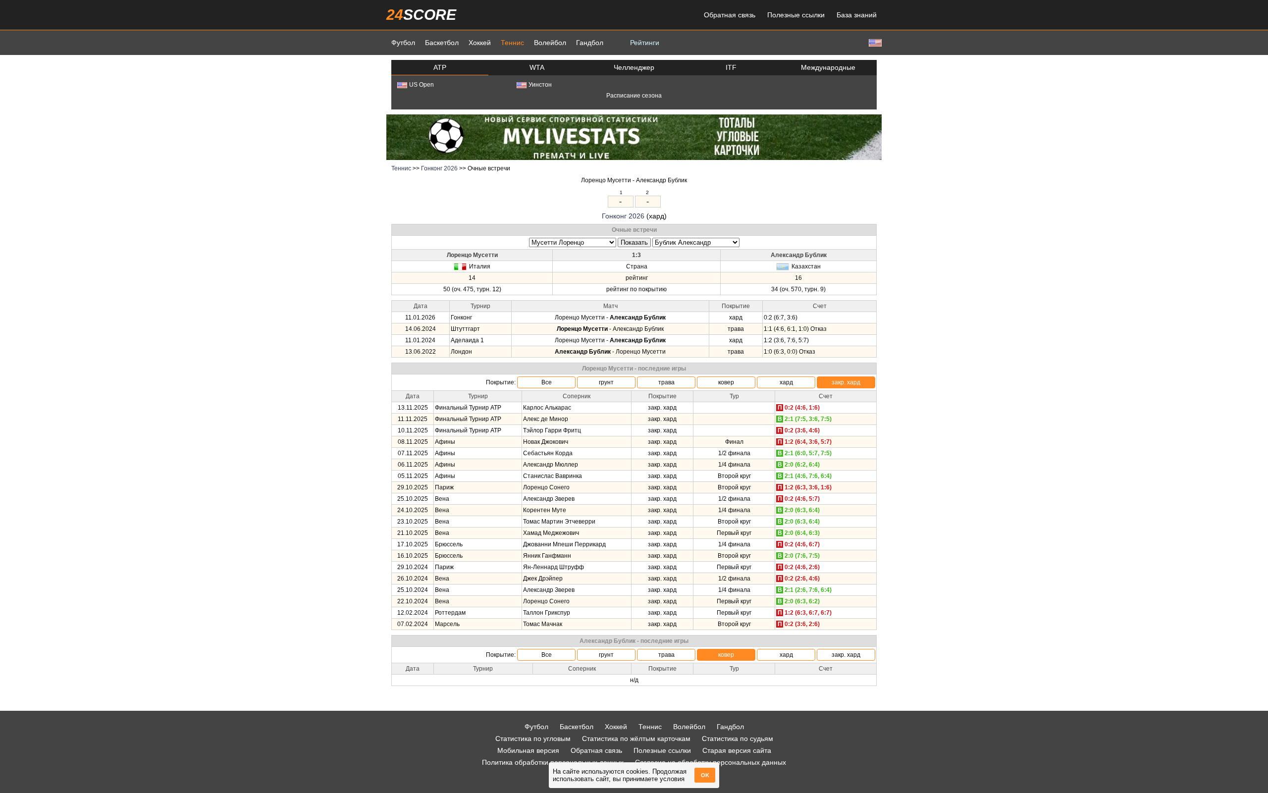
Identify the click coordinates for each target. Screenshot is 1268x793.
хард (786, 382)
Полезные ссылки (796, 15)
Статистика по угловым (533, 738)
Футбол (403, 43)
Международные (828, 67)
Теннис (512, 43)
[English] (874, 42)
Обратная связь (729, 15)
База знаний (857, 15)
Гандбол (589, 43)
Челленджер (634, 67)
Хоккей (480, 43)
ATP (439, 67)
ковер (726, 382)
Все (546, 382)
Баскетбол (442, 43)
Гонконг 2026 (439, 168)
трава (666, 382)
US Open (421, 84)
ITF (731, 67)
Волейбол (550, 43)
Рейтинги (644, 43)
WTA (536, 67)
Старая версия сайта (736, 750)
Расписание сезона (634, 95)
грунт (606, 382)
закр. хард (846, 382)
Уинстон (540, 84)
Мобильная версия (528, 750)
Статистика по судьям (737, 738)
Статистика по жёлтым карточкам (636, 738)
